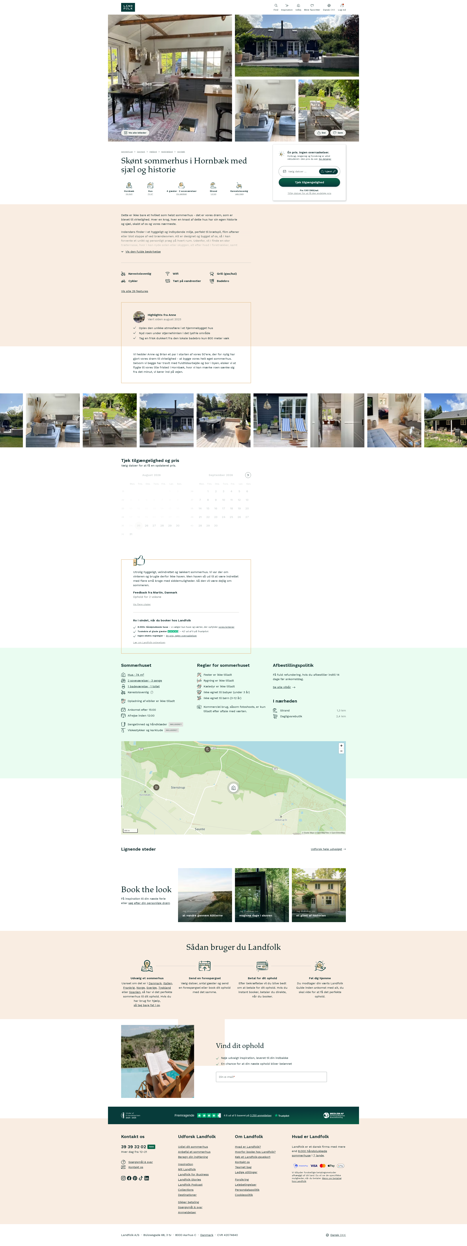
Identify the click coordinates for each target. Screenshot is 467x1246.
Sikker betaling (188, 1202)
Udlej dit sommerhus (193, 1146)
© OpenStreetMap (337, 832)
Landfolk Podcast (190, 1184)
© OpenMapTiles (322, 832)
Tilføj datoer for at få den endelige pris (309, 193)
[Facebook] (129, 1178)
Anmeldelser (187, 1212)
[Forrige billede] (121, 856)
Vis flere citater (142, 604)
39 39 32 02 (133, 1147)
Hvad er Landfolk (310, 1136)
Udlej (298, 10)
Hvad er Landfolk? (248, 1146)
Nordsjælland (167, 152)
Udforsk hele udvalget (326, 849)
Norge (140, 987)
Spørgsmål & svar (140, 1162)
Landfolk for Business (193, 1174)
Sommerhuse (127, 152)
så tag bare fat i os (147, 1005)
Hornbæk (181, 152)
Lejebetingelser (245, 1184)
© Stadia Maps (308, 832)
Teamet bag (243, 1167)
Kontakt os (135, 1167)
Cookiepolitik (244, 1195)
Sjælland (153, 152)
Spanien (134, 992)
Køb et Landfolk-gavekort (252, 1157)
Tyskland (164, 987)
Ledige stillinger (246, 1172)
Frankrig (129, 987)
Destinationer (187, 1195)
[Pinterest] (135, 1178)
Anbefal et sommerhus (194, 1152)
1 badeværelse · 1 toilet (144, 686)
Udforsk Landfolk (197, 1136)
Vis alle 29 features (134, 291)
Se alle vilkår (282, 687)
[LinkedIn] (146, 1178)
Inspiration (287, 10)
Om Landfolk (249, 1136)
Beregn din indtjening (193, 1157)
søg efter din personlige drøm (149, 903)
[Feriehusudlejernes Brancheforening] (334, 1115)
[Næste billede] (346, 856)
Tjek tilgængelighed (309, 182)
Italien (167, 983)
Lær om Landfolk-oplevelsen (149, 642)
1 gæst (328, 171)
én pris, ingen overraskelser (181, 635)
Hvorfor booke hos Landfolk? (255, 1152)
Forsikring (242, 1179)
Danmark (141, 152)
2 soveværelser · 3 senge (145, 680)
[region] (233, 788)
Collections (186, 1189)
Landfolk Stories (189, 1179)
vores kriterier (226, 627)
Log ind (342, 10)
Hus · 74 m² (136, 674)
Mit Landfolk (187, 1169)
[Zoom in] (341, 745)
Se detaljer (325, 159)
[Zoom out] (341, 751)
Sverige (151, 987)
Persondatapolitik (247, 1189)
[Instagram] (123, 1178)
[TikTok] (141, 1178)
